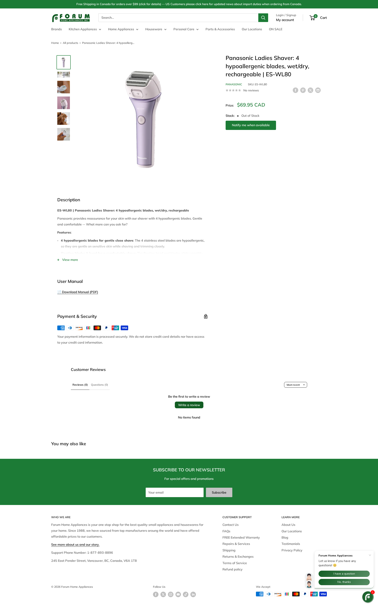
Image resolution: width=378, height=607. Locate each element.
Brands (56, 29)
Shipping (228, 550)
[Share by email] (318, 90)
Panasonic (234, 84)
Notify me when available (251, 125)
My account (285, 20)
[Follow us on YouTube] (178, 594)
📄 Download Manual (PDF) (77, 292)
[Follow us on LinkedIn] (193, 594)
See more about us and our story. (75, 544)
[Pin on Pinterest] (303, 90)
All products (70, 43)
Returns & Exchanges (238, 556)
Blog (285, 537)
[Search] (263, 17)
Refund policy (232, 569)
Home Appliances (121, 29)
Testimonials (291, 544)
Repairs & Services (236, 544)
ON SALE (275, 29)
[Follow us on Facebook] (155, 594)
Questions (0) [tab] (99, 384)
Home (55, 43)
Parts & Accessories (220, 29)
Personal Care (183, 29)
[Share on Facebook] (295, 90)
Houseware (153, 29)
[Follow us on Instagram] (170, 594)
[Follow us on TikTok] (185, 594)
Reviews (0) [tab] (80, 384)
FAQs (226, 531)
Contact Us (230, 525)
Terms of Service (234, 563)
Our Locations (252, 29)
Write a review (189, 405)
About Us (288, 525)
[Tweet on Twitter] (310, 90)
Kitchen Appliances (83, 29)
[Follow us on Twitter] (163, 594)
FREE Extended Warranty (241, 537)
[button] (368, 597)
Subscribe (219, 492)
